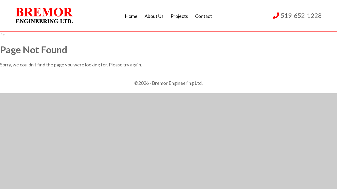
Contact (203, 16)
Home (131, 16)
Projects (179, 16)
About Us (154, 16)
